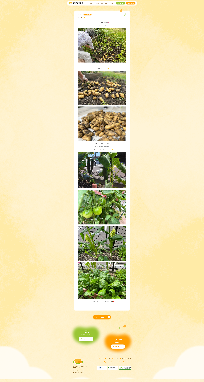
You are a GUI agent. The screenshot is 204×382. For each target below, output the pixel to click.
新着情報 (106, 3)
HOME (88, 3)
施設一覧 (91, 3)
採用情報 (121, 3)
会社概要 (102, 3)
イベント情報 (97, 3)
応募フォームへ (86, 339)
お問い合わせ (112, 3)
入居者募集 (131, 3)
